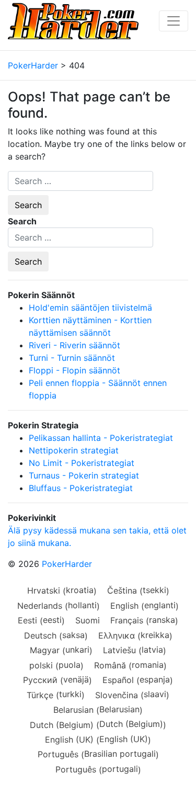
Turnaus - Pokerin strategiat (84, 475)
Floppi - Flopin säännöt (74, 370)
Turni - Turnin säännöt (72, 357)
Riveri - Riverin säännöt (74, 345)
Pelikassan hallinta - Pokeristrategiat (101, 438)
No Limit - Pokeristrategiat (81, 463)
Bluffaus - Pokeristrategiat (81, 488)
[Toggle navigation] (173, 20)
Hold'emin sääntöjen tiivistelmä (90, 307)
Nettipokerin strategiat (74, 450)
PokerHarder (67, 564)
